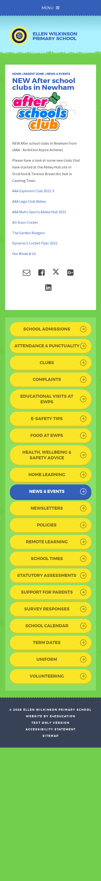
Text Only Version (50, 723)
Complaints (47, 379)
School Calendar (46, 626)
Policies (47, 525)
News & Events (58, 74)
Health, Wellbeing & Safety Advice (46, 455)
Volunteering (47, 676)
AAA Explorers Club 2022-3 (33, 190)
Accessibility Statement (51, 729)
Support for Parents (47, 592)
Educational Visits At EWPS (46, 399)
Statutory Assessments (46, 575)
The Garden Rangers (28, 232)
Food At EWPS (46, 435)
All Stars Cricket (25, 222)
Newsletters (47, 508)
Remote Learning (47, 542)
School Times (47, 558)
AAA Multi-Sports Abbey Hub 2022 (39, 211)
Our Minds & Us (24, 253)
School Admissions (46, 329)
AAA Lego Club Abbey (29, 201)
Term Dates (47, 642)
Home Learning (46, 474)
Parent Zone (33, 74)
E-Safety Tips (47, 418)
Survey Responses (47, 609)
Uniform (46, 659)
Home (16, 74)
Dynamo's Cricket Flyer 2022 (34, 243)
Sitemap (51, 736)
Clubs (47, 363)
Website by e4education (50, 716)
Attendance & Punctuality (46, 346)
